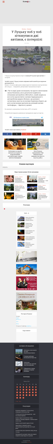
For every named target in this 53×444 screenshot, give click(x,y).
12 (29, 389)
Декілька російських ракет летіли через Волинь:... (29, 245)
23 (20, 395)
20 (32, 392)
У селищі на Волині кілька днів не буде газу (30, 357)
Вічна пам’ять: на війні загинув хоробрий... (29, 232)
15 (17, 392)
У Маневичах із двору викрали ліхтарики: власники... (29, 370)
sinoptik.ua (28, 326)
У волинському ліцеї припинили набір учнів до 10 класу (42, 197)
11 (26, 389)
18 (26, 392)
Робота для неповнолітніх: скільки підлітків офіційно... (30, 364)
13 (32, 389)
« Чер (17, 401)
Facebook (23, 129)
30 (20, 397)
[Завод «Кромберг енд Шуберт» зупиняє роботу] (21, 218)
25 (26, 395)
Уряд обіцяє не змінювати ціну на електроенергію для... (20, 197)
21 (35, 392)
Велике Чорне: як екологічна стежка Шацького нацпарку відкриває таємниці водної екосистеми (26, 419)
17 (23, 392)
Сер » (20, 401)
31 (23, 397)
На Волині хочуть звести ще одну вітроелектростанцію (30, 352)
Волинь (24, 29)
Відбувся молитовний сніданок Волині (42, 188)
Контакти (29, 442)
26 (29, 395)
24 (23, 395)
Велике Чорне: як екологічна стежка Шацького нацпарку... (20, 188)
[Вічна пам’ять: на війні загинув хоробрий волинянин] (21, 232)
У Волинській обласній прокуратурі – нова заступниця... (43, 180)
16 (20, 392)
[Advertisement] (26, 13)
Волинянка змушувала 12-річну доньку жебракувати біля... (20, 180)
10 (23, 389)
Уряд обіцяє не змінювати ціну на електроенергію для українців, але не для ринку (25, 427)
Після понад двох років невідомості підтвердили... (30, 238)
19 (29, 392)
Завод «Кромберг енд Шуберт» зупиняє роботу (29, 219)
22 (17, 395)
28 (35, 395)
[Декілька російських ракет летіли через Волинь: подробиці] (21, 244)
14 (35, 389)
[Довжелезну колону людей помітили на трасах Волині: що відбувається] (21, 224)
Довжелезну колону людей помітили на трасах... (29, 225)
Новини (29, 29)
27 (32, 395)
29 (17, 397)
